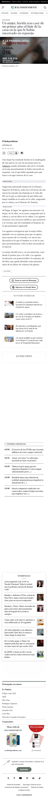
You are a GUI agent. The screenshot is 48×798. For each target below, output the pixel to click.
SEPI (4, 697)
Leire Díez (6, 714)
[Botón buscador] (45, 7)
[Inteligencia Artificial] (13, 746)
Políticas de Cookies (37, 787)
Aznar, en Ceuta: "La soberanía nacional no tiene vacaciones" (25, 459)
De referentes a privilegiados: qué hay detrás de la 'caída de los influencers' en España (28, 328)
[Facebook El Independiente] (14, 778)
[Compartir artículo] (4, 153)
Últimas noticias (16, 1)
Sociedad (6, 20)
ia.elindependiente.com (13, 750)
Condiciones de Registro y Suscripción (16, 787)
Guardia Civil (7, 710)
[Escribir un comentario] (22, 153)
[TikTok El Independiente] (40, 778)
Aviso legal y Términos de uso (32, 784)
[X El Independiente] (8, 778)
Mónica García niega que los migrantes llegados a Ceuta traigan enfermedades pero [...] (26, 469)
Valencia (6, 166)
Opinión (4, 13)
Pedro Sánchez (7, 707)
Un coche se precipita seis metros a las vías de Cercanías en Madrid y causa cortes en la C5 (29, 316)
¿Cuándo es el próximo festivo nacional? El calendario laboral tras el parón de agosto (29, 304)
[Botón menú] (3, 8)
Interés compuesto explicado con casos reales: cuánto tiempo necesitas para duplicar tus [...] (27, 491)
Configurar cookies (24, 790)
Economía (24, 13)
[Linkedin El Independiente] (33, 778)
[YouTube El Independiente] (20, 778)
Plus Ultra (6, 700)
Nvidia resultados (34, 1)
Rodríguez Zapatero (9, 704)
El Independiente (10, 141)
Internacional (37, 13)
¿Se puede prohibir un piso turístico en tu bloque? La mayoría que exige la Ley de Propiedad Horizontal (29, 340)
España (14, 13)
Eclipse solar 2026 (9, 693)
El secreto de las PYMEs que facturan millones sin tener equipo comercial (27, 450)
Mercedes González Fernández (14, 717)
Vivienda (25, 1)
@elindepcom (7, 145)
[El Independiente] (24, 7)
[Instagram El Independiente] (27, 778)
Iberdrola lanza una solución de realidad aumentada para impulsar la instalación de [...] (27, 480)
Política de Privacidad (13, 784)
